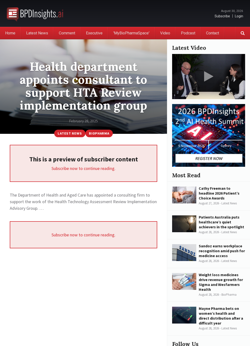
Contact (212, 33)
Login (239, 16)
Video (165, 33)
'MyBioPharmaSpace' (131, 33)
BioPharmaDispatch (35, 13)
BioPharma (99, 133)
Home (10, 33)
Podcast (188, 33)
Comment (67, 33)
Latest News (37, 33)
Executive (94, 33)
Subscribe (222, 16)
